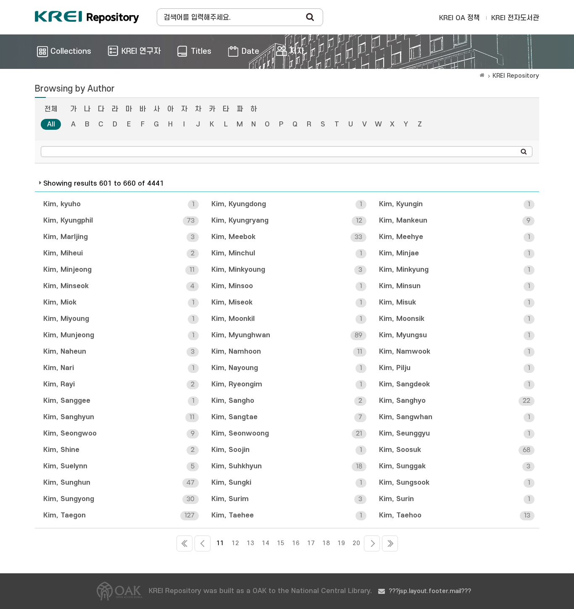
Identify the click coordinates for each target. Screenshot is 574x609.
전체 (51, 109)
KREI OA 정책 (459, 18)
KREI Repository (515, 75)
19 (341, 543)
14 (265, 543)
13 (250, 543)
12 (235, 543)
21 (372, 543)
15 (280, 543)
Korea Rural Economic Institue (87, 17)
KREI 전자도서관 (515, 18)
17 (311, 543)
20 (356, 543)
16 (296, 543)
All (51, 124)
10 (203, 543)
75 (390, 543)
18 (326, 543)
